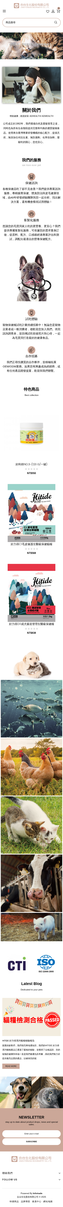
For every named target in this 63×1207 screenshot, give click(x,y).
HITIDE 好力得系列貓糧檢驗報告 (18, 1040)
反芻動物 (31, 882)
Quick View (45, 456)
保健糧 (31, 824)
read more (11, 1066)
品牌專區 (25, 1201)
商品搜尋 (55, 21)
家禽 (31, 766)
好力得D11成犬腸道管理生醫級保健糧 (31, 624)
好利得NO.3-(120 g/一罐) (31, 464)
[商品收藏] (18, 456)
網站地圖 (47, 1201)
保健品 (31, 665)
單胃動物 (31, 927)
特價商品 (14, 1201)
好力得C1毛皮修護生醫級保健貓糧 (31, 544)
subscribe (31, 1142)
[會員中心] (53, 10)
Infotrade (37, 1193)
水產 (31, 707)
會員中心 (36, 1201)
